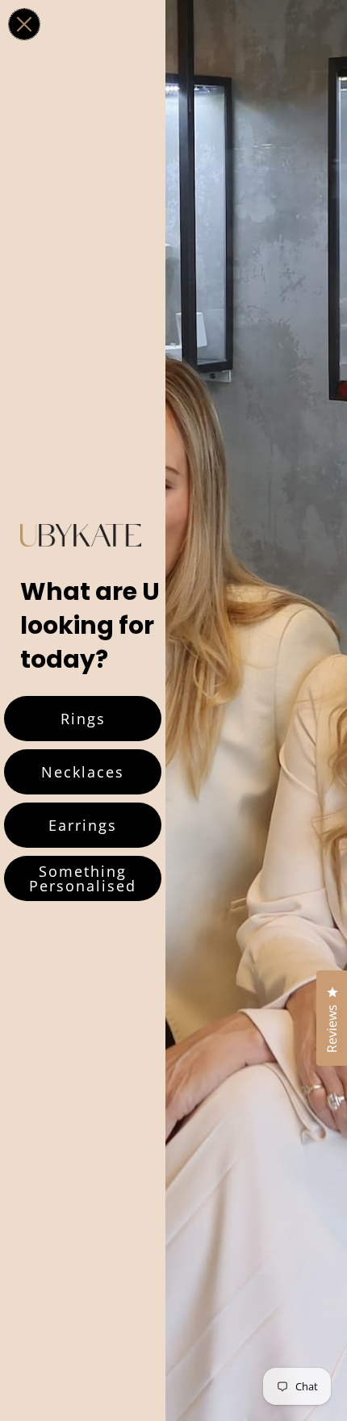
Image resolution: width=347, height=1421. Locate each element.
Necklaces (82, 772)
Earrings (82, 825)
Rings (83, 718)
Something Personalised (82, 878)
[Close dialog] (24, 24)
